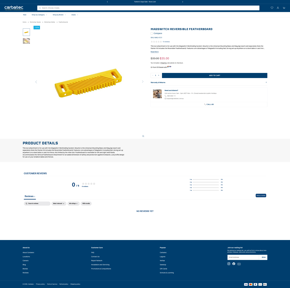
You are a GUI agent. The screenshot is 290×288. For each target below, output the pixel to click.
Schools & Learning (167, 273)
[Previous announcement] (107, 2)
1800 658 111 (171, 96)
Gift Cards (163, 269)
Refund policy (63, 284)
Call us (210, 104)
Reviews (26, 273)
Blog (24, 264)
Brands (25, 269)
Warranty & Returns (158, 82)
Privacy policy (40, 284)
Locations (26, 256)
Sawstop (163, 264)
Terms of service (52, 284)
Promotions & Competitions (101, 269)
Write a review (261, 195)
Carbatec (163, 252)
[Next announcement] (182, 2)
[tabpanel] (145, 218)
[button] (284, 7)
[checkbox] (86, 204)
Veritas (162, 261)
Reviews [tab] (30, 196)
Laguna (162, 256)
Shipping (163, 63)
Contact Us (95, 256)
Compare (158, 33)
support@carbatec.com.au (175, 98)
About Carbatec (28, 252)
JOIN (264, 257)
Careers (26, 261)
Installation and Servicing (100, 264)
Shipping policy (75, 284)
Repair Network (96, 261)
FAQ (92, 252)
